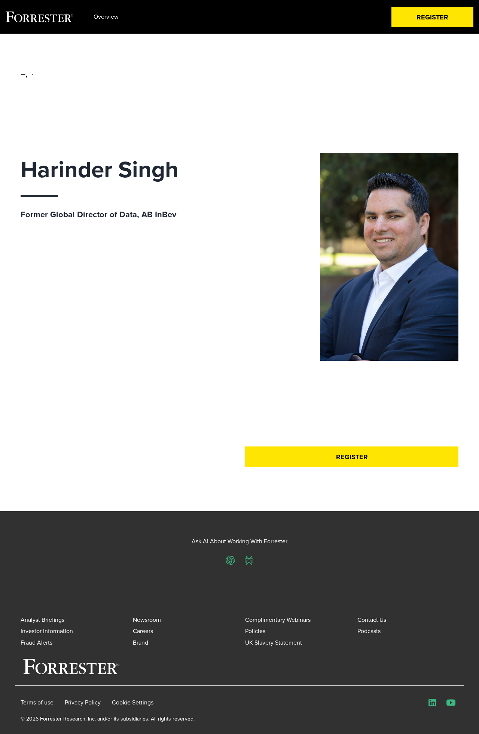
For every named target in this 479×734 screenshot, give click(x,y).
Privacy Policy (83, 702)
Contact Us (371, 619)
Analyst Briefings (42, 619)
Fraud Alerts (36, 642)
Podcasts (369, 631)
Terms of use (37, 702)
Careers (143, 631)
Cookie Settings (132, 702)
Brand (140, 642)
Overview (106, 16)
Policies (255, 631)
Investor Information (47, 631)
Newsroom (147, 619)
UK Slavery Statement (273, 642)
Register (432, 17)
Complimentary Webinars (278, 619)
